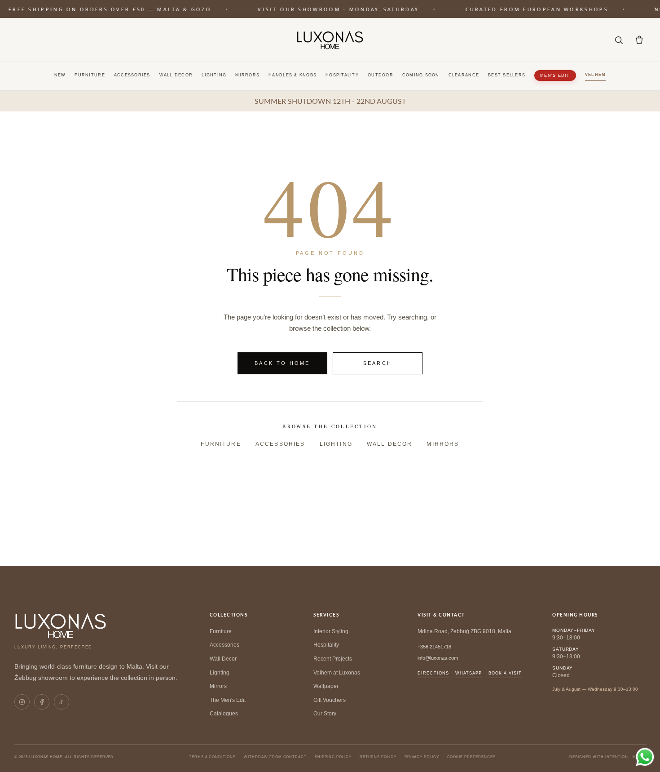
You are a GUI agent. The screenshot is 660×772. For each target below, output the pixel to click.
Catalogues (224, 713)
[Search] (618, 40)
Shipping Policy (333, 757)
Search (377, 363)
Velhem (595, 74)
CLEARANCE (464, 75)
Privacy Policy (422, 757)
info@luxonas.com (438, 658)
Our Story (324, 713)
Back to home (282, 363)
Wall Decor (176, 75)
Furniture (90, 75)
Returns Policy (378, 757)
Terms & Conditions (212, 757)
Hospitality (342, 75)
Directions (433, 673)
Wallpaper (326, 686)
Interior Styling (330, 631)
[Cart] (639, 40)
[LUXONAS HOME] (329, 40)
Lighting (214, 75)
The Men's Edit (228, 700)
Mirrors (247, 75)
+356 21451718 (434, 646)
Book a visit (505, 673)
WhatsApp (468, 673)
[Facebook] (41, 702)
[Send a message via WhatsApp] (645, 757)
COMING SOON (421, 75)
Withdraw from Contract (275, 757)
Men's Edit (555, 75)
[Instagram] (22, 702)
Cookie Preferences (471, 757)
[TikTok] (61, 702)
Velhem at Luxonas (336, 673)
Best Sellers (506, 75)
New (60, 75)
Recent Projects (332, 659)
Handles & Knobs (292, 75)
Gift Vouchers (329, 700)
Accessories (132, 75)
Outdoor (380, 75)
